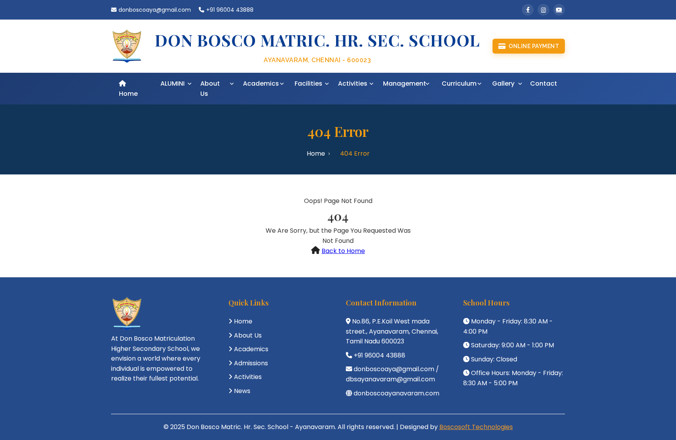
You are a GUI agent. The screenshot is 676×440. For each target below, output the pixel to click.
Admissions (251, 363)
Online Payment (534, 46)
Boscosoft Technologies (476, 426)
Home (128, 93)
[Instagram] (543, 10)
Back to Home (343, 250)
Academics (261, 83)
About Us (210, 88)
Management (404, 83)
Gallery (503, 83)
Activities (352, 83)
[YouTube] (559, 10)
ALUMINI (172, 83)
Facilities (308, 83)
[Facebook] (528, 10)
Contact (543, 83)
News (242, 390)
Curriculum (459, 83)
